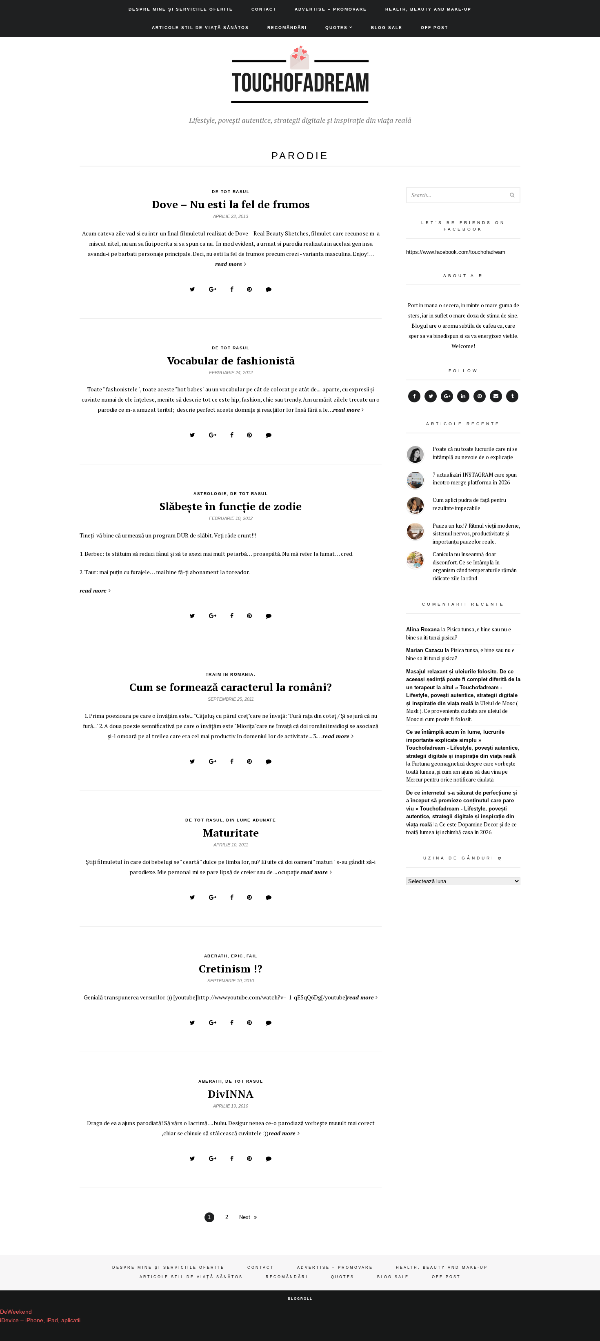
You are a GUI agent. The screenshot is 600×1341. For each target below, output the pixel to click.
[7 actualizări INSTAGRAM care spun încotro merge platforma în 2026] (415, 481)
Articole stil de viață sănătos (200, 27)
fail (252, 956)
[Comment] (268, 289)
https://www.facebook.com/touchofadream (455, 252)
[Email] (496, 396)
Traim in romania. (231, 674)
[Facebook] (414, 396)
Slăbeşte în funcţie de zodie (231, 506)
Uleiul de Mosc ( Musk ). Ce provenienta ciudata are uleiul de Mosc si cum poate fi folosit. (462, 711)
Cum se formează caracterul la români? (230, 687)
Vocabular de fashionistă (231, 360)
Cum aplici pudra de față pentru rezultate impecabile (469, 504)
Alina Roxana (423, 629)
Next (244, 1217)
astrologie (210, 493)
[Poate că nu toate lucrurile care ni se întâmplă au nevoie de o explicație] (415, 455)
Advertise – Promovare (331, 9)
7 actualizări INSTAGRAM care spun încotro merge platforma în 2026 (475, 478)
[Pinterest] (479, 396)
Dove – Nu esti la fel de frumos (231, 204)
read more (228, 264)
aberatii (216, 956)
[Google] (447, 396)
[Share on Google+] (212, 289)
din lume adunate (251, 820)
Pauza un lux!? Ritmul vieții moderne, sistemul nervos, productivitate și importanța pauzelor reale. (476, 533)
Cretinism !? (230, 968)
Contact (263, 9)
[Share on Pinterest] (249, 289)
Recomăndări (287, 27)
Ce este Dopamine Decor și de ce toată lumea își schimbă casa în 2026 (461, 828)
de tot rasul (230, 191)
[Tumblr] (512, 396)
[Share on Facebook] (231, 289)
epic (237, 956)
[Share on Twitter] (192, 289)
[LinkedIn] (463, 396)
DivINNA (230, 1094)
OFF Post (434, 27)
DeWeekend (16, 1311)
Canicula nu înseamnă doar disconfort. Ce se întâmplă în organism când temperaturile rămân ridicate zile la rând (475, 566)
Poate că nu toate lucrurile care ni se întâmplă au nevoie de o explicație (475, 453)
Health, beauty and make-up (428, 9)
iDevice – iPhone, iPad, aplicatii (40, 1320)
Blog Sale (386, 27)
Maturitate (231, 832)
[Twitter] (430, 396)
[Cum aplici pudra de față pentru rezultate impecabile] (415, 506)
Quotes (336, 27)
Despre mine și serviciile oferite (181, 9)
